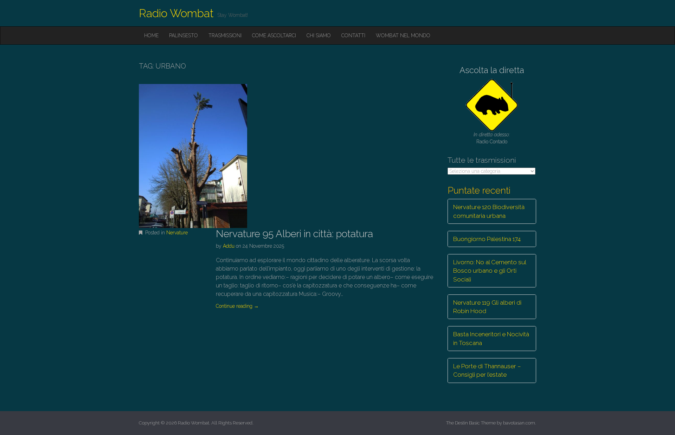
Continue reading (237, 306)
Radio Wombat (176, 13)
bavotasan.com (519, 423)
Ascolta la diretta (491, 70)
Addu (228, 246)
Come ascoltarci (274, 35)
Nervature (177, 232)
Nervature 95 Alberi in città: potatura (294, 234)
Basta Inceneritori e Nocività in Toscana (491, 338)
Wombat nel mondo (403, 35)
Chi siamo (319, 35)
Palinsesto (183, 35)
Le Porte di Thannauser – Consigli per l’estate (487, 370)
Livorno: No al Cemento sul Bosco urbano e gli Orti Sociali (489, 271)
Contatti (353, 35)
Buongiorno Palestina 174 (487, 238)
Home (151, 35)
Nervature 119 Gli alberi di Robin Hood (487, 306)
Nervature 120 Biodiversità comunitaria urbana (489, 211)
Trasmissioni (225, 35)
